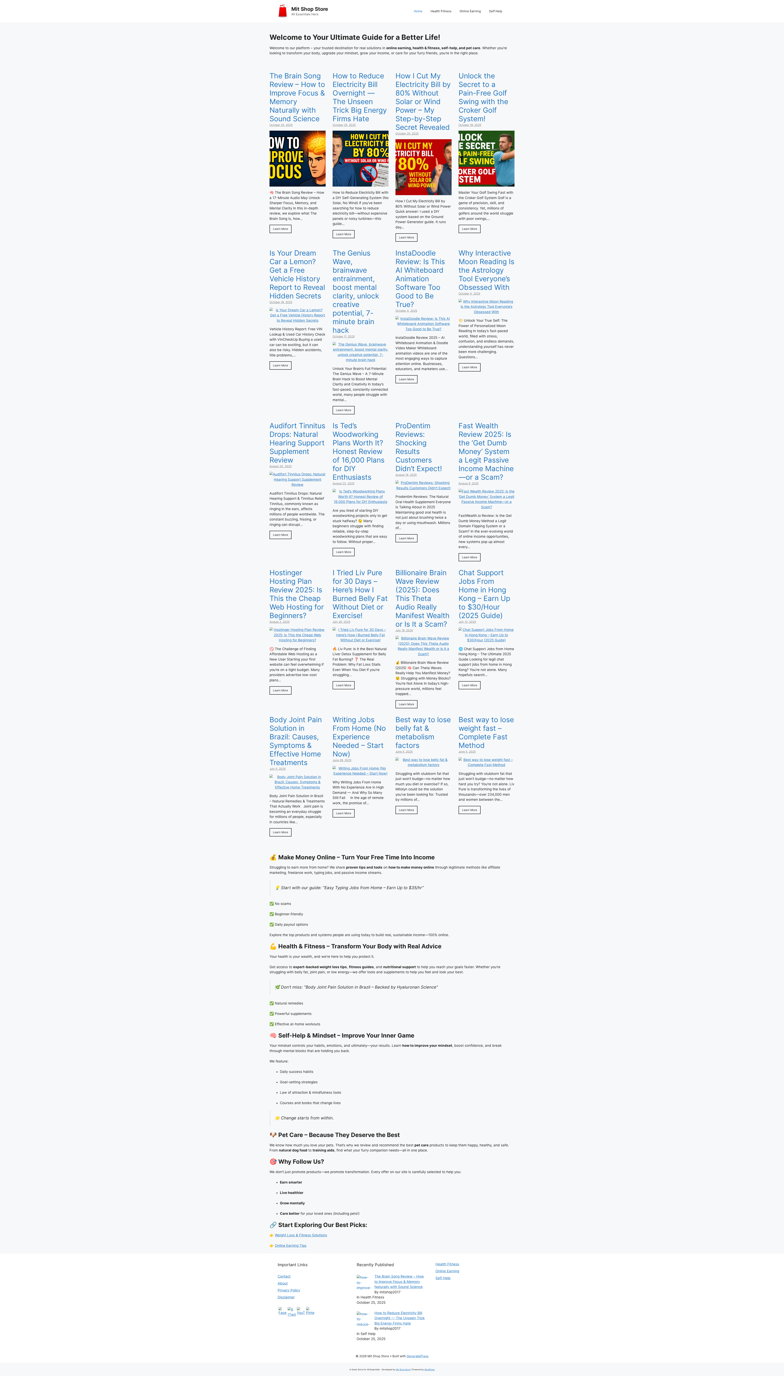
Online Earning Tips (290, 1246)
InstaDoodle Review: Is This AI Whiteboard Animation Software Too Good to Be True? (420, 279)
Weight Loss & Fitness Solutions (301, 1235)
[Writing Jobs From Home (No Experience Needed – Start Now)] (361, 773)
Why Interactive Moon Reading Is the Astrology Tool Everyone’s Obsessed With (486, 270)
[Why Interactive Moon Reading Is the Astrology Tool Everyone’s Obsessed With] (487, 312)
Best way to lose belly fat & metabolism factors (423, 732)
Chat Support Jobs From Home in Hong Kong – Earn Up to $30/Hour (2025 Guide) (484, 594)
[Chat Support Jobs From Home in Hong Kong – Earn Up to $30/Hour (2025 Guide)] (487, 640)
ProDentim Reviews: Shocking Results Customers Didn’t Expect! (418, 447)
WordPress (429, 1369)
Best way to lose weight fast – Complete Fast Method (486, 732)
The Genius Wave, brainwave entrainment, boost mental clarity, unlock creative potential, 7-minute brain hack (356, 291)
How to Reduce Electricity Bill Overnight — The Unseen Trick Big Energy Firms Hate (360, 97)
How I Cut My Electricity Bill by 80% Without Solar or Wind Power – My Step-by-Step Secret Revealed (423, 101)
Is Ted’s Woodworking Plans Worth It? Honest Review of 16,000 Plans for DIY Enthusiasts (358, 451)
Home (418, 11)
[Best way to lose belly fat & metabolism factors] (423, 765)
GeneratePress (418, 1356)
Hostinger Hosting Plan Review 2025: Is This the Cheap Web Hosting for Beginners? (297, 594)
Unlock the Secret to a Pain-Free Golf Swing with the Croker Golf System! (483, 97)
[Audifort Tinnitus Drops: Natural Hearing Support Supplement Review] (298, 485)
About (283, 1283)
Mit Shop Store (309, 9)
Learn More (280, 228)
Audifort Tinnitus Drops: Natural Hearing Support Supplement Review (297, 442)
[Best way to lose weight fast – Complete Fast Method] (487, 765)
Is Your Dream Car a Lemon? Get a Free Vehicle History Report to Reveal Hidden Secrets (297, 274)
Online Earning (470, 11)
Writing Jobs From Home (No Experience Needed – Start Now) (359, 736)
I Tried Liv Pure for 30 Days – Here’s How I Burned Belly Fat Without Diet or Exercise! (360, 594)
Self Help (495, 11)
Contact (284, 1276)
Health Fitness (441, 11)
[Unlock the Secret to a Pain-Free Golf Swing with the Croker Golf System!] (487, 184)
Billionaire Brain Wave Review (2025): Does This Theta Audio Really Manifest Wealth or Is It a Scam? (422, 598)
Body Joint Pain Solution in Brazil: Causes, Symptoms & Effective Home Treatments (296, 741)
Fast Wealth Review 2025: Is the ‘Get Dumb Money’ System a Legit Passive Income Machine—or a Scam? (486, 451)
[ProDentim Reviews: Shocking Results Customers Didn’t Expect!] (423, 488)
